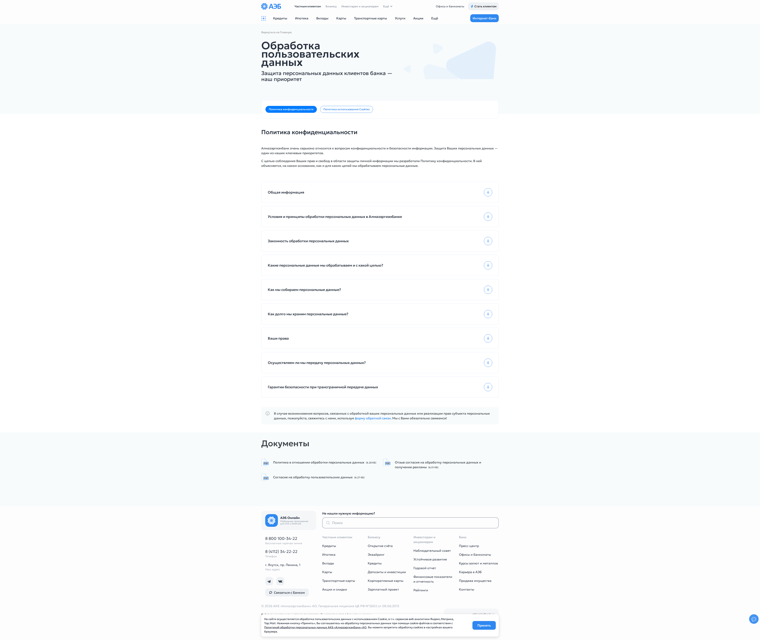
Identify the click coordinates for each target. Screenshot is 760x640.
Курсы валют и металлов (478, 563)
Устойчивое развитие (430, 559)
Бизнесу (331, 6)
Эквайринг (376, 554)
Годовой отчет (424, 568)
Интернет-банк (484, 18)
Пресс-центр (469, 546)
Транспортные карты (338, 581)
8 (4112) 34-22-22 (281, 551)
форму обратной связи (373, 418)
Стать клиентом (485, 6)
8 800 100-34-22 (281, 538)
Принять (484, 625)
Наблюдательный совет (432, 551)
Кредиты (329, 546)
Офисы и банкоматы (450, 6)
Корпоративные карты (385, 581)
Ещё (386, 6)
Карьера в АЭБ (470, 572)
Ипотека (328, 554)
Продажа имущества (475, 581)
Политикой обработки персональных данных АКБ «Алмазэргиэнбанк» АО (315, 627)
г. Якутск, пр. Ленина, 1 (282, 565)
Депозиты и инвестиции (387, 572)
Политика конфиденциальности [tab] (291, 109)
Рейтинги (420, 590)
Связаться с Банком (289, 592)
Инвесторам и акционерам (359, 6)
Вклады (328, 563)
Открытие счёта (380, 546)
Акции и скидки (334, 589)
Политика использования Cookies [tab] (346, 109)
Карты (327, 572)
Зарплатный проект (383, 589)
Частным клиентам (307, 6)
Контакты (466, 589)
